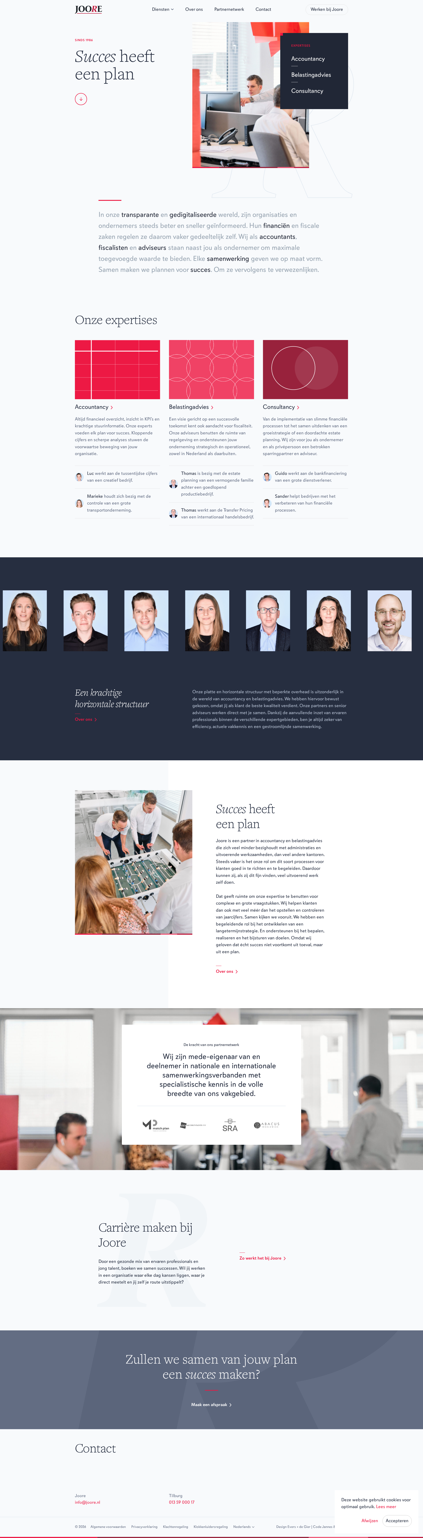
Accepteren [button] (397, 1521)
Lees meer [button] (386, 1507)
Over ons (83, 719)
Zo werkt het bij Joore (260, 1258)
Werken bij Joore (327, 9)
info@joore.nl (87, 1502)
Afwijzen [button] (370, 1521)
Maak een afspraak (209, 1405)
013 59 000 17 (182, 1502)
